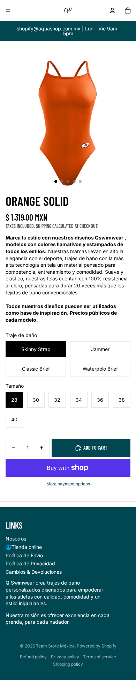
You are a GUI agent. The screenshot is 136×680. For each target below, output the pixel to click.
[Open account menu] (112, 10)
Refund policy (33, 656)
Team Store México (55, 646)
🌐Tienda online (24, 547)
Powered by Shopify (96, 646)
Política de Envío (24, 555)
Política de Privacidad (30, 563)
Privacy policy (65, 656)
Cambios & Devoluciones (34, 572)
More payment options (68, 483)
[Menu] (8, 10)
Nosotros (16, 539)
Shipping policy (68, 664)
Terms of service (99, 656)
